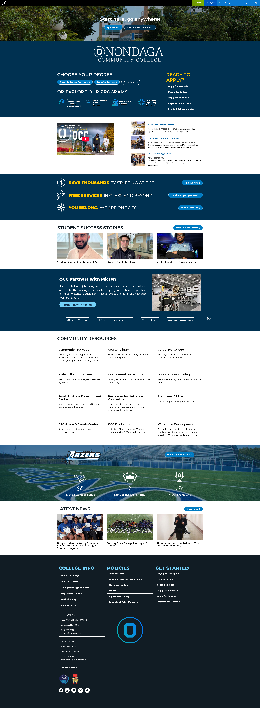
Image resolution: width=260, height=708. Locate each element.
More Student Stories (187, 227)
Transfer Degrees (106, 82)
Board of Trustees (70, 581)
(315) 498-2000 (67, 630)
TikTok (87, 690)
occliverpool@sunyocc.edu (73, 659)
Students (198, 3)
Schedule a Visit (165, 584)
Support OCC (67, 605)
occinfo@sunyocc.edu (71, 633)
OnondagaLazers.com (178, 454)
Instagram (67, 690)
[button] (208, 318)
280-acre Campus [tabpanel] (78, 320)
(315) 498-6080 (67, 656)
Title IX (112, 590)
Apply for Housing (166, 596)
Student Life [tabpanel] (151, 320)
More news (192, 509)
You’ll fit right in (189, 207)
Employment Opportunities (75, 587)
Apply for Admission (167, 590)
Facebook (61, 690)
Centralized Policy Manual (122, 602)
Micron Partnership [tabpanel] (181, 320)
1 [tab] (130, 325)
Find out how (191, 182)
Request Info (164, 579)
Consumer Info (116, 573)
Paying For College (167, 573)
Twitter (80, 690)
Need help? (130, 82)
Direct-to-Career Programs (74, 82)
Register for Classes (167, 601)
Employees (210, 3)
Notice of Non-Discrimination (124, 579)
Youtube (73, 690)
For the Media (68, 667)
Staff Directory (68, 599)
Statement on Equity (120, 585)
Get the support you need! (184, 195)
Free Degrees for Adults (139, 27)
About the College (70, 575)
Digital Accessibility (119, 596)
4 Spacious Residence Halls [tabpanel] (116, 320)
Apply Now (112, 27)
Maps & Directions (70, 593)
